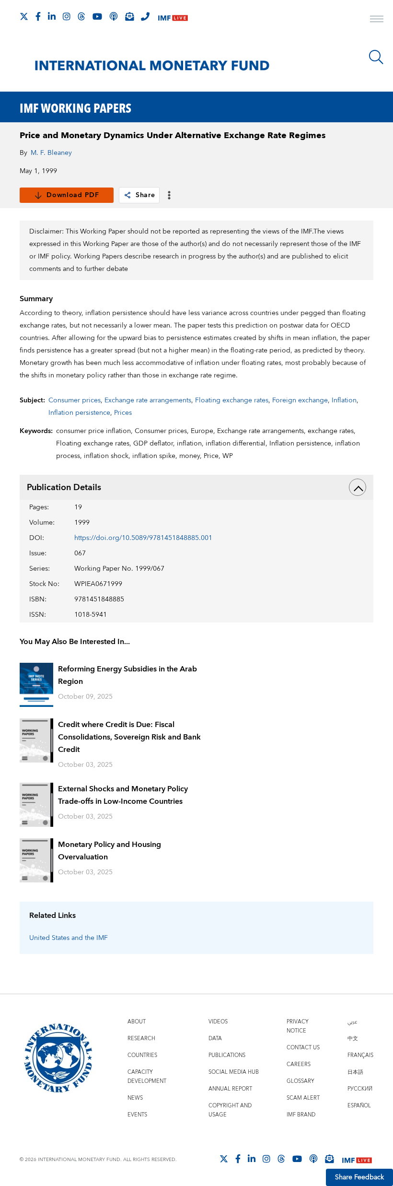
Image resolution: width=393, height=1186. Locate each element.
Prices (123, 413)
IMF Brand (301, 1114)
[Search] (376, 57)
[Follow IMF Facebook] (38, 16)
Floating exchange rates (231, 400)
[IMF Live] (173, 17)
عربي (352, 1021)
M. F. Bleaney (51, 153)
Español (359, 1105)
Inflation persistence (79, 413)
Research (141, 1038)
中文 (352, 1038)
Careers (299, 1064)
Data (215, 1038)
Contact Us (303, 1047)
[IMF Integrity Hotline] (145, 16)
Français (360, 1055)
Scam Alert (303, 1098)
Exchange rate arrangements (147, 400)
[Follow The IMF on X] (24, 16)
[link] (127, 195)
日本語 (355, 1072)
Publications (226, 1055)
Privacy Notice (298, 1026)
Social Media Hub (233, 1072)
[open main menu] (376, 20)
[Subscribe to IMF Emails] (129, 16)
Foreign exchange (300, 400)
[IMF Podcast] (113, 16)
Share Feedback (359, 1177)
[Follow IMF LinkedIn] (52, 16)
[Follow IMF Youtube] (97, 16)
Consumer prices (74, 400)
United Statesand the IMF (68, 938)
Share (145, 195)
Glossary (300, 1081)
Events (137, 1114)
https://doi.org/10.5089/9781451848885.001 (143, 538)
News (135, 1098)
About (136, 1021)
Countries (142, 1055)
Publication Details (64, 487)
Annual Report (230, 1088)
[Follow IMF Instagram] (66, 16)
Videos (218, 1021)
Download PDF (72, 195)
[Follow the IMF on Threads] (81, 16)
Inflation (344, 400)
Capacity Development (146, 1077)
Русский (359, 1088)
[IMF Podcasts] (313, 1158)
